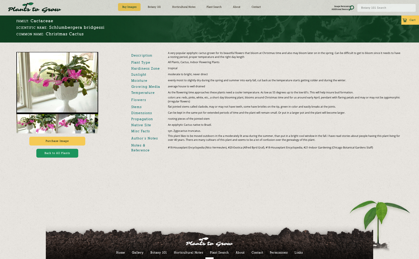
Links (299, 252)
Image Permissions (342, 6)
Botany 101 (154, 7)
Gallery (138, 252)
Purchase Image (57, 141)
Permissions (279, 252)
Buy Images (129, 7)
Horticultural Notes (183, 7)
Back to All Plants (57, 153)
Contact (256, 7)
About (236, 7)
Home (120, 252)
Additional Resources (341, 9)
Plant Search (214, 7)
